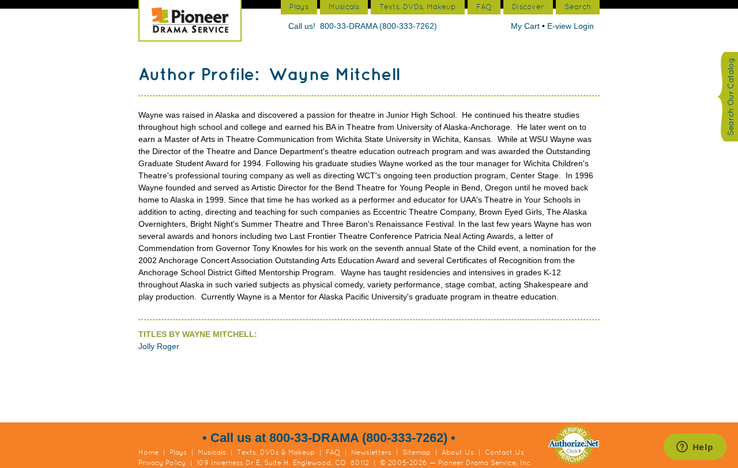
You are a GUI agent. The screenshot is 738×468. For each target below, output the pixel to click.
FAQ (333, 452)
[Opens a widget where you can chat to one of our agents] (694, 447)
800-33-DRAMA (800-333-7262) (378, 26)
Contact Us (504, 452)
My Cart (526, 26)
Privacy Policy (162, 463)
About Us (458, 452)
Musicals (212, 452)
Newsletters (371, 452)
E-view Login (570, 26)
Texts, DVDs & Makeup (276, 452)
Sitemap (416, 452)
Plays (178, 452)
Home (148, 452)
